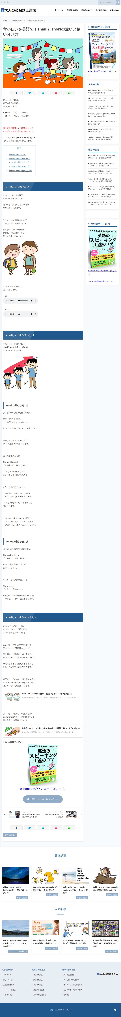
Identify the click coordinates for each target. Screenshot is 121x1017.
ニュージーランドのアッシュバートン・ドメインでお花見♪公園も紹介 (101, 180)
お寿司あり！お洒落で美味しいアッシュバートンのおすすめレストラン (101, 164)
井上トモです (59, 10)
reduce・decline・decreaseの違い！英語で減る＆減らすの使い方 (100, 138)
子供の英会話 (8, 995)
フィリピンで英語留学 (71, 980)
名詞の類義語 (38, 975)
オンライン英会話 (9, 990)
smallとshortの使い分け (19, 158)
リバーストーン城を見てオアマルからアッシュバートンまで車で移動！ (101, 188)
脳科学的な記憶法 (39, 995)
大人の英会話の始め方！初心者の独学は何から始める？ (101, 123)
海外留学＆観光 (101, 10)
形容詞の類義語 (17, 20)
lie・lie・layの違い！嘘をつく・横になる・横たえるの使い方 (101, 99)
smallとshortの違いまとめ (20, 170)
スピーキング (8, 980)
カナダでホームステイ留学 (73, 990)
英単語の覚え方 (86, 10)
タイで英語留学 (69, 975)
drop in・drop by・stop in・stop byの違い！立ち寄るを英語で (101, 107)
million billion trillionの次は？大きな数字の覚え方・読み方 (101, 130)
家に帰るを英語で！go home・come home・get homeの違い (101, 115)
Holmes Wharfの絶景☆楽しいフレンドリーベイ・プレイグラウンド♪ (101, 203)
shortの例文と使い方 (20, 166)
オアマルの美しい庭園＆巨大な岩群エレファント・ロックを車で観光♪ (101, 195)
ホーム (5, 20)
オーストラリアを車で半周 (73, 985)
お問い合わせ (114, 10)
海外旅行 (67, 995)
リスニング (7, 975)
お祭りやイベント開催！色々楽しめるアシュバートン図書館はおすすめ (101, 157)
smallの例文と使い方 (20, 162)
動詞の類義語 (38, 980)
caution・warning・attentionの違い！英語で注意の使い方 (100, 91)
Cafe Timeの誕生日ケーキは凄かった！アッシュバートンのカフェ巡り (101, 172)
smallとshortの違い (17, 154)
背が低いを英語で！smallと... (36, 20)
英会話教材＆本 (8, 985)
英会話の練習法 (72, 10)
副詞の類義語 (38, 985)
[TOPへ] (115, 1010)
